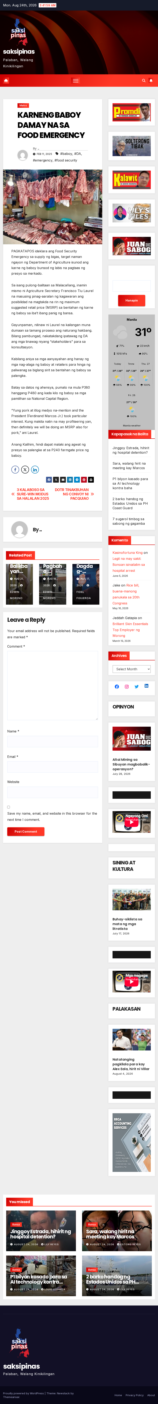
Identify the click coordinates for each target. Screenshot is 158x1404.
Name (13, 731)
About (151, 1395)
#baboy (66, 154)
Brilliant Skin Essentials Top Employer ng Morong (130, 630)
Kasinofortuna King (128, 553)
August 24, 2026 (26, 1244)
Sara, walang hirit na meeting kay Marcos (110, 1234)
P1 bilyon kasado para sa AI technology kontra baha (130, 483)
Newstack (63, 1393)
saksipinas (19, 51)
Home (118, 1395)
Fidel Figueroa (84, 595)
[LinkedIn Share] (35, 470)
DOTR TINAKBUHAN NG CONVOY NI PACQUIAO (72, 494)
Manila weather (132, 425)
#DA (77, 154)
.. (38, 148)
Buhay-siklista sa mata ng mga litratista (127, 924)
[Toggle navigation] (76, 80)
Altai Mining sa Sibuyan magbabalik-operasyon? (131, 764)
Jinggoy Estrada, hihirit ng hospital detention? (40, 1234)
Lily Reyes (51, 1244)
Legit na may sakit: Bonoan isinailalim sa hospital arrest (129, 565)
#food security (66, 160)
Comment (16, 646)
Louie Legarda (54, 1289)
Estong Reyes (130, 1244)
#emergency (42, 160)
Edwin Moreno (16, 595)
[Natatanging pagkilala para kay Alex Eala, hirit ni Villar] (132, 1041)
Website (13, 782)
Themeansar (11, 1397)
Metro (23, 105)
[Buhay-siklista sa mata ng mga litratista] (132, 901)
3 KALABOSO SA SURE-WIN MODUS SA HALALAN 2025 (33, 494)
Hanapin (131, 300)
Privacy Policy (135, 1395)
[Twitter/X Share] (25, 470)
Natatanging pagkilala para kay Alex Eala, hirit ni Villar (131, 1064)
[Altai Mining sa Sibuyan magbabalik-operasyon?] (132, 740)
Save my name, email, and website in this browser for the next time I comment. (52, 816)
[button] (143, 80)
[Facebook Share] (15, 470)
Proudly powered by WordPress (24, 1393)
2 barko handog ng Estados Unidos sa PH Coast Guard (130, 503)
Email (12, 757)
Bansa (16, 1224)
